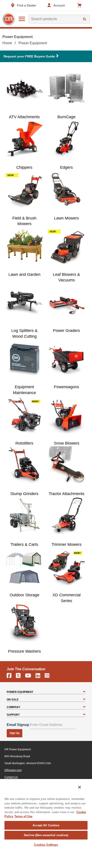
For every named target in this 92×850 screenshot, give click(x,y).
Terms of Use (23, 816)
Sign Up (14, 733)
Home (7, 43)
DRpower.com (13, 770)
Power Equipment (33, 43)
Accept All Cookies (46, 825)
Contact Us (11, 777)
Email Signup (18, 725)
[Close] (79, 787)
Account (59, 5)
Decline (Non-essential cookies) (46, 835)
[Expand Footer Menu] (84, 692)
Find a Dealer (26, 5)
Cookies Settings (46, 844)
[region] (46, 814)
